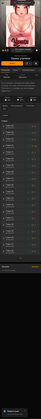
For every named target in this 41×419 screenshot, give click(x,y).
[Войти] (38, 2)
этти (4, 109)
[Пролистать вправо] (39, 70)
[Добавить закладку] (28, 63)
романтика (30, 106)
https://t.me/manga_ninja (14, 414)
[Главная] (2, 2)
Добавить (35, 267)
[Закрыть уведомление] (25, 410)
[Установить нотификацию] (36, 63)
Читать (12, 63)
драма (5, 106)
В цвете (5, 115)
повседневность (17, 106)
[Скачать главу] (28, 126)
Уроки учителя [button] (20, 58)
